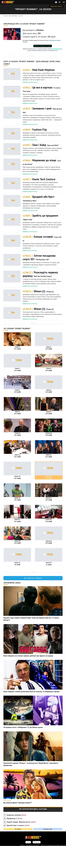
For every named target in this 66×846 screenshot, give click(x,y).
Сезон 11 (17, 456)
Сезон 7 (17, 412)
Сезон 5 (17, 391)
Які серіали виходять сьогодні (33, 809)
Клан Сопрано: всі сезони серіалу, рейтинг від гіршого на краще (28, 656)
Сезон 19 (17, 542)
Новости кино (7, 800)
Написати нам (37, 842)
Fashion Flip (35, 129)
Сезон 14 (20, 15)
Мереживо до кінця (42, 161)
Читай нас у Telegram (34, 578)
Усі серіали (18, 829)
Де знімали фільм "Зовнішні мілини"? (17, 803)
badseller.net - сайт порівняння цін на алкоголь (29, 845)
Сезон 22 (49, 563)
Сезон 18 (48, 520)
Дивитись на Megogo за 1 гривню (42, 46)
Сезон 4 (48, 369)
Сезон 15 (17, 499)
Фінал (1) (38, 291)
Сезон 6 (48, 391)
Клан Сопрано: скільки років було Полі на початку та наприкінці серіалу (31, 691)
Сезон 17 (17, 520)
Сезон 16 (48, 499)
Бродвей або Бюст (38, 198)
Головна (5, 15)
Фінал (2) (38, 309)
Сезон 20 (48, 542)
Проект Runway (13, 15)
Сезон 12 (48, 456)
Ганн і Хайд (41, 145)
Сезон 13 (17, 477)
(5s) (16, 815)
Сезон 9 (17, 434)
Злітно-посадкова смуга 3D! (39, 257)
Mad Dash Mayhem (39, 70)
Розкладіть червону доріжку (40, 274)
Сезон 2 (48, 348)
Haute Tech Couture (39, 179)
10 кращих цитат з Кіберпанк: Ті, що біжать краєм (23, 727)
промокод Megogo (56, 48)
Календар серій (47, 829)
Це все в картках (41, 89)
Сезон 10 (48, 434)
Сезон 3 (17, 369)
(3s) (21, 822)
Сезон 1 (17, 348)
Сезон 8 (48, 412)
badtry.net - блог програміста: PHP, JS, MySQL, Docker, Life (53, 845)
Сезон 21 (17, 563)
